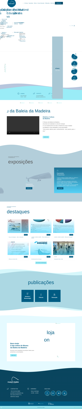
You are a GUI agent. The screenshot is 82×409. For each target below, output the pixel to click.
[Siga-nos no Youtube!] (59, 393)
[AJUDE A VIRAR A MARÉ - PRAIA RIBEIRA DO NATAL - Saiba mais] (41, 226)
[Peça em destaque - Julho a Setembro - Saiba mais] (18, 226)
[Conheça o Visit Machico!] (51, 404)
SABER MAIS (29, 188)
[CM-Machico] (31, 404)
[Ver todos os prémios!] (22, 102)
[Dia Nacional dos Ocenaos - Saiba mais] (41, 248)
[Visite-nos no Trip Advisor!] (64, 393)
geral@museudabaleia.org (40, 96)
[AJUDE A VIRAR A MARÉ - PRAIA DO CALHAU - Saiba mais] (63, 226)
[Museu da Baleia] (13, 384)
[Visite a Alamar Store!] (41, 403)
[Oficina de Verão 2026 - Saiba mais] (18, 248)
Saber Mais (13, 355)
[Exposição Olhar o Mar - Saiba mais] (63, 248)
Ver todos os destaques (41, 262)
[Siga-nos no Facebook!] (47, 393)
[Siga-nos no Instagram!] (53, 393)
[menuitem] (26, 3)
